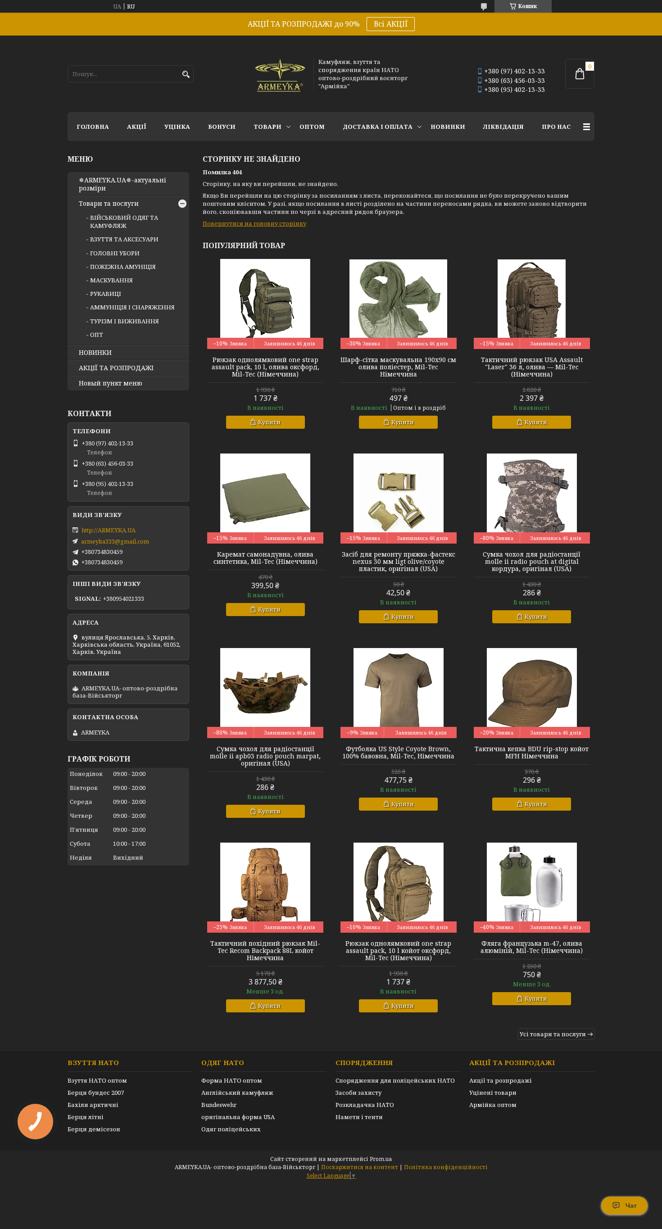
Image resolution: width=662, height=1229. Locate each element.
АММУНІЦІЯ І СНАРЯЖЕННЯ (132, 307)
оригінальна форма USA (238, 1117)
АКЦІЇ (136, 126)
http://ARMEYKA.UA (109, 530)
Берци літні (86, 1117)
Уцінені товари (493, 1092)
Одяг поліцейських (231, 1129)
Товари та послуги (109, 204)
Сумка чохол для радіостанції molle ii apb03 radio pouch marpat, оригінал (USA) (265, 756)
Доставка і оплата (378, 126)
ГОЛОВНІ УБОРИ (115, 253)
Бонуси (222, 126)
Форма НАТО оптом (231, 1080)
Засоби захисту (358, 1092)
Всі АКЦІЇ (391, 24)
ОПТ (96, 335)
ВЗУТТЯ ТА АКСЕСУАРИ (124, 239)
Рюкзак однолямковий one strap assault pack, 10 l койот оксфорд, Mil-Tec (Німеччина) (398, 950)
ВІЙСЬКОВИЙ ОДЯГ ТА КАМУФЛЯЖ (124, 221)
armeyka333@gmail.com (115, 541)
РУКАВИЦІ (105, 294)
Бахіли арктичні (93, 1105)
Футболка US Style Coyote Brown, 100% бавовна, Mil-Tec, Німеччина (398, 752)
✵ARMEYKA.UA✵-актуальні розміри (122, 184)
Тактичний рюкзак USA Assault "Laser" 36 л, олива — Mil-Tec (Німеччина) (532, 367)
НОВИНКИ (448, 126)
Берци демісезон (94, 1129)
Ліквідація (503, 126)
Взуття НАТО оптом (97, 1080)
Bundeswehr (218, 1105)
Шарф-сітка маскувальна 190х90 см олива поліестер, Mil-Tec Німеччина (398, 367)
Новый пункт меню (110, 383)
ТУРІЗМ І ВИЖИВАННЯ (124, 321)
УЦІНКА (177, 126)
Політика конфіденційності (446, 1167)
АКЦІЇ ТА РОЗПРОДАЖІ (116, 368)
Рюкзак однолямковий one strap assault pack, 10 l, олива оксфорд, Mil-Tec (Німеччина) (265, 367)
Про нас (556, 126)
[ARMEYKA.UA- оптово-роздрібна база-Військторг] (281, 74)
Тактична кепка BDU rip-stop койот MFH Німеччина (532, 752)
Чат (631, 1205)
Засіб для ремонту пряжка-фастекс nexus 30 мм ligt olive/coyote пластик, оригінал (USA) (398, 561)
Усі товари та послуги (553, 1034)
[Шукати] (186, 74)
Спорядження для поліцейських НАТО (395, 1080)
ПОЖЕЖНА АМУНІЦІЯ (123, 267)
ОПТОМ (312, 126)
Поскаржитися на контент (359, 1167)
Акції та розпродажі (500, 1080)
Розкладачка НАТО (365, 1105)
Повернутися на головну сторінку (254, 223)
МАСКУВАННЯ (111, 280)
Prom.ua (381, 1159)
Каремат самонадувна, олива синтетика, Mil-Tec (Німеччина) (265, 558)
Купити (269, 422)
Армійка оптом (493, 1105)
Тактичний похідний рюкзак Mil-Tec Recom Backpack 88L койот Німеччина (265, 950)
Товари (267, 126)
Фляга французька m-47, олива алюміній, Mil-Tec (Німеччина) (532, 947)
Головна (93, 126)
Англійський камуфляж (237, 1092)
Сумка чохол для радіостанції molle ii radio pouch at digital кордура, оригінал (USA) (531, 561)
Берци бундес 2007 (96, 1092)
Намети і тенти (359, 1117)
